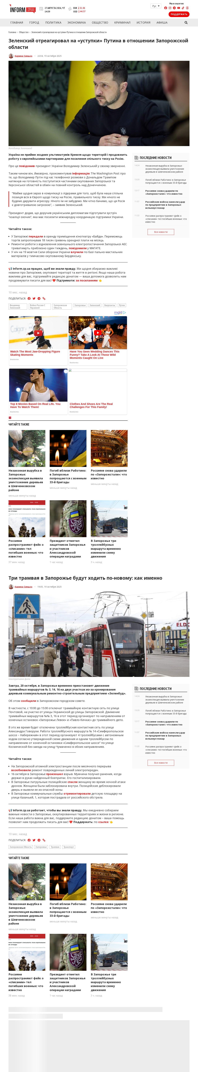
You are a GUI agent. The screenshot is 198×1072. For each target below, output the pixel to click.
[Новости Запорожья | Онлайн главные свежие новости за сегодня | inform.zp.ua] (22, 9)
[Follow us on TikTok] (183, 8)
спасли (73, 782)
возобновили (21, 770)
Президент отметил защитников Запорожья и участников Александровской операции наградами (67, 548)
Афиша (162, 22)
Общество (100, 22)
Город (34, 22)
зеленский (95, 305)
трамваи (55, 846)
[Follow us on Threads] (187, 8)
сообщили (29, 701)
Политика (53, 22)
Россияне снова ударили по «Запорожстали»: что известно (109, 474)
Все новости (161, 231)
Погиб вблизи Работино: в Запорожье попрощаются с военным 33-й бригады (68, 476)
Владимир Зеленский (15, 306)
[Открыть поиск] (186, 22)
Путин (122, 305)
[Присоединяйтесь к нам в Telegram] (174, 8)
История (143, 22)
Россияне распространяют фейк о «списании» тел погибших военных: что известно (26, 548)
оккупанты (109, 305)
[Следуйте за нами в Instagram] (170, 8)
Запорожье (80, 305)
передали (36, 236)
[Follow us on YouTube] (178, 8)
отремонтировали (77, 793)
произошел (55, 774)
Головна (12, 32)
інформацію (81, 173)
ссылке (103, 822)
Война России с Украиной (37, 306)
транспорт (68, 846)
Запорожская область (60, 306)
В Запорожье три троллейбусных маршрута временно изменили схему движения (106, 548)
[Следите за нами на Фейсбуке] (165, 8)
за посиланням (87, 280)
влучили (77, 252)
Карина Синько (23, 55)
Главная (16, 22)
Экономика (76, 22)
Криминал (122, 22)
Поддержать (179, 14)
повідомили (78, 248)
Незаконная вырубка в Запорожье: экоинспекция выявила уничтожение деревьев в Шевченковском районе (26, 480)
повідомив (27, 166)
